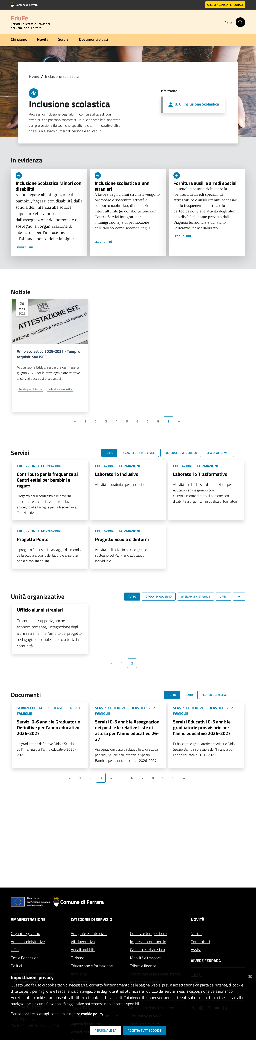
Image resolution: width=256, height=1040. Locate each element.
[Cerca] (240, 22)
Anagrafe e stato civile (89, 933)
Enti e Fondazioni (25, 958)
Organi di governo (25, 933)
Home (34, 76)
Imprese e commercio (148, 941)
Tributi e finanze (143, 966)
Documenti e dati (93, 39)
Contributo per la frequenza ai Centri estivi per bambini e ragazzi (47, 479)
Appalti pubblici (83, 949)
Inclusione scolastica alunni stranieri (123, 185)
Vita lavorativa (83, 941)
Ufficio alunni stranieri (40, 609)
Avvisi (196, 949)
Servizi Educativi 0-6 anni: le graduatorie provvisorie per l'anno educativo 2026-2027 (202, 727)
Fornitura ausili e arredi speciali (205, 183)
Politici (16, 966)
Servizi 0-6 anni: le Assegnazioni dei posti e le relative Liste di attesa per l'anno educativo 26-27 (128, 730)
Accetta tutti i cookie (144, 1030)
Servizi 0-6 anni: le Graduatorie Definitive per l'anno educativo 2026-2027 (48, 727)
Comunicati (200, 941)
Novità (42, 39)
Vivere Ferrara (206, 960)
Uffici (15, 949)
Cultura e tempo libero (148, 933)
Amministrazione (28, 919)
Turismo (77, 958)
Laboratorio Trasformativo (200, 474)
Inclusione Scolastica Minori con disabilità (48, 185)
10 (173, 777)
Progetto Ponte (32, 539)
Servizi (63, 39)
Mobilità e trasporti (145, 958)
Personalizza (105, 1030)
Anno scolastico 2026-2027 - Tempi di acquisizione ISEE (49, 354)
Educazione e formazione (92, 966)
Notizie (196, 933)
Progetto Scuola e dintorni (122, 539)
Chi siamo (19, 39)
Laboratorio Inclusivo (116, 474)
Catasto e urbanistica (147, 949)
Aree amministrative (28, 941)
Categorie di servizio (91, 919)
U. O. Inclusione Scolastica (197, 104)
